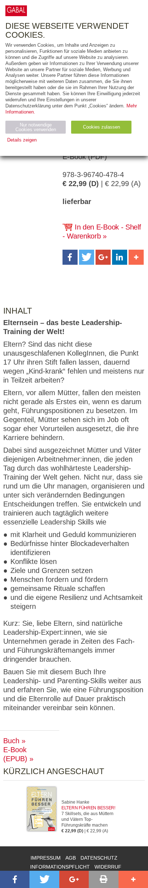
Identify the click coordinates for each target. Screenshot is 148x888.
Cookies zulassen (101, 127)
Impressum (46, 858)
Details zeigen (22, 140)
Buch (11, 741)
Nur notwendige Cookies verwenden (35, 127)
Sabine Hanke (75, 802)
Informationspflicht (60, 867)
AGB (70, 858)
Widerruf (107, 867)
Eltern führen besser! (88, 807)
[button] (70, 257)
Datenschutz (98, 858)
